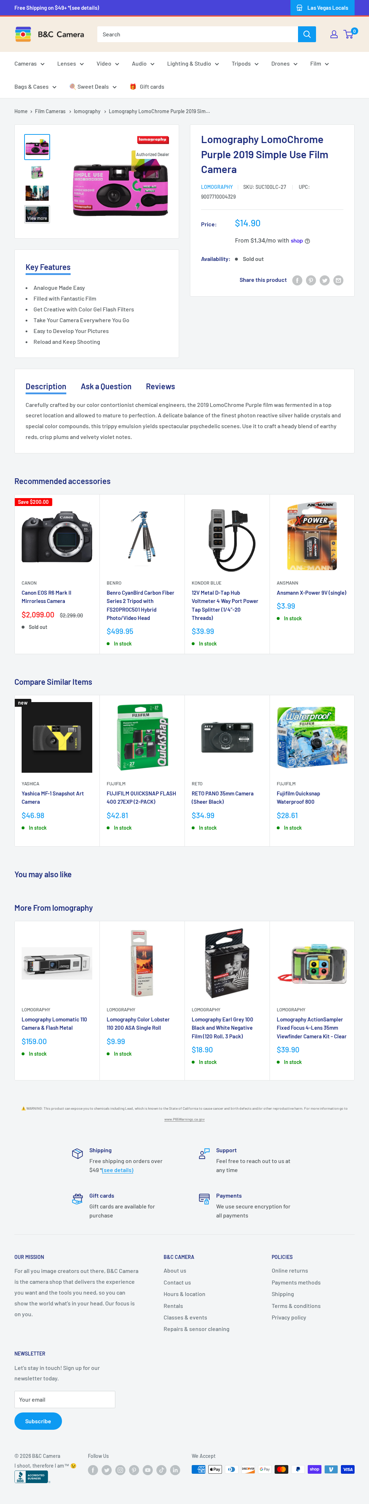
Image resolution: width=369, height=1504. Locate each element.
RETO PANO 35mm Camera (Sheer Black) (223, 797)
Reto (197, 783)
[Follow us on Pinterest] (134, 1470)
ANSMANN (287, 583)
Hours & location (184, 1293)
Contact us (177, 1282)
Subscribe (38, 1421)
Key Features (48, 266)
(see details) (117, 1169)
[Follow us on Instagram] (120, 1470)
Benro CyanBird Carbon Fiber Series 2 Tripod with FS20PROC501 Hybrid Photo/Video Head (140, 605)
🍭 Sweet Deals (89, 86)
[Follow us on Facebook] (93, 1470)
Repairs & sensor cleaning (197, 1328)
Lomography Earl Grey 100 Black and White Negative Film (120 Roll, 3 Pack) (222, 1027)
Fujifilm (116, 783)
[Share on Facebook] (297, 279)
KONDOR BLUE (207, 583)
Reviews (160, 386)
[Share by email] (338, 279)
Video (104, 63)
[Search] (307, 34)
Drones (280, 63)
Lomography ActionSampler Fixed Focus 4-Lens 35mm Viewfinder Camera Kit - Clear (312, 1027)
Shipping (283, 1293)
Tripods (241, 63)
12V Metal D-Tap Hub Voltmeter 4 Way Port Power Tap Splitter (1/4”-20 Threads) (225, 605)
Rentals (173, 1305)
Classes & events (185, 1317)
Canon (29, 583)
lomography (88, 111)
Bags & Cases (31, 86)
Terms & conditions (296, 1305)
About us (175, 1270)
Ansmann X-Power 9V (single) (311, 592)
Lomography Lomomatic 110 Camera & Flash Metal (54, 1023)
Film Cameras (51, 111)
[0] (348, 34)
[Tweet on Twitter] (325, 279)
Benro (114, 583)
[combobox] (197, 34)
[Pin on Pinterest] (311, 279)
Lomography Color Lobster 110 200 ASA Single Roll (138, 1023)
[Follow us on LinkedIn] (175, 1470)
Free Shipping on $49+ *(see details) (56, 7)
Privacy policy (289, 1317)
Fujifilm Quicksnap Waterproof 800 (298, 797)
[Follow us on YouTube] (148, 1470)
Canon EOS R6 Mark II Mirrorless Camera (46, 596)
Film (315, 63)
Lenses (66, 63)
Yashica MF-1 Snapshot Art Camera (53, 797)
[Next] (354, 574)
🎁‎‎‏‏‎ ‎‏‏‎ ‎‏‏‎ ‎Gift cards (146, 86)
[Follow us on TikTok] (161, 1470)
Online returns (290, 1270)
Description (46, 386)
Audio (139, 63)
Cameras (25, 63)
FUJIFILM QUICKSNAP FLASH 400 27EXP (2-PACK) (141, 797)
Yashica (30, 783)
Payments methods (296, 1282)
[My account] (334, 34)
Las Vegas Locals (327, 7)
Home (21, 111)
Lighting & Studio (189, 63)
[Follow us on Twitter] (107, 1470)
